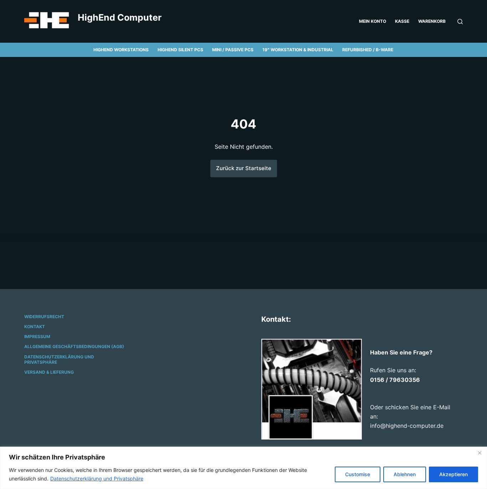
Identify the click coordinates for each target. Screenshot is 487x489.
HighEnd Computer (120, 17)
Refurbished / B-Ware (367, 49)
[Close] (479, 452)
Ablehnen (405, 474)
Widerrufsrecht (44, 316)
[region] (243, 468)
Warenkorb (432, 21)
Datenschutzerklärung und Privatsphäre (96, 478)
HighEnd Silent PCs (180, 49)
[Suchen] (460, 21)
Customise (357, 474)
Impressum (37, 336)
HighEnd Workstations (121, 49)
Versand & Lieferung (49, 372)
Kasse (402, 21)
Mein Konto (372, 21)
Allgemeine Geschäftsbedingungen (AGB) (74, 346)
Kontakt (34, 326)
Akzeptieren (453, 474)
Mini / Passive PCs (232, 49)
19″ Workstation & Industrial (297, 49)
